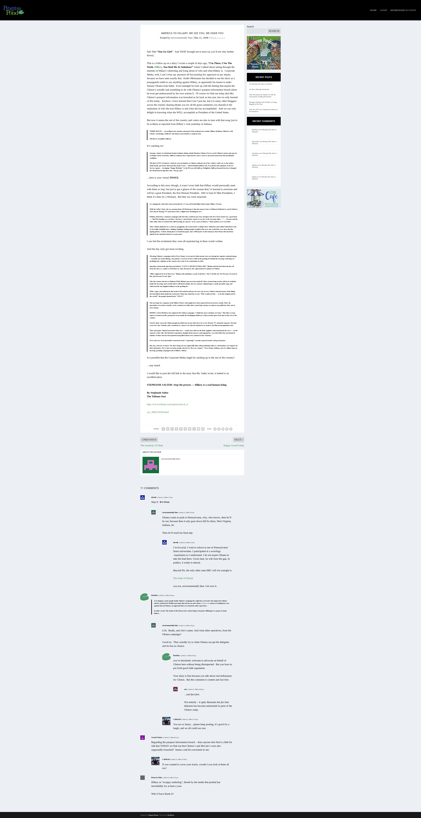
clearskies (255, 153)
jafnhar (254, 165)
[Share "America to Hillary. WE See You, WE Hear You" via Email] (198, 429)
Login (383, 10)
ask (185, 689)
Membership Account (403, 10)
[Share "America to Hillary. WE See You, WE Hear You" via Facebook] (163, 429)
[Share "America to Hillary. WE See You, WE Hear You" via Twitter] (168, 429)
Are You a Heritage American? (259, 89)
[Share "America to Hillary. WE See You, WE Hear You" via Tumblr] (176, 429)
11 (211, 37)
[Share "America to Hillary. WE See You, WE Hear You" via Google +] (172, 429)
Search (250, 26)
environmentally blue (181, 37)
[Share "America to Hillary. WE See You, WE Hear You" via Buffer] (189, 429)
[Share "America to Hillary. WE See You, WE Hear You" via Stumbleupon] (194, 429)
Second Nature (156, 737)
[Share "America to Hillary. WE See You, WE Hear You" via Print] (203, 429)
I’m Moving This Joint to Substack (260, 84)
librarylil (255, 141)
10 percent (206, 603)
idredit (153, 497)
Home (373, 10)
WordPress (170, 815)
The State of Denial (183, 578)
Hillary (158, 67)
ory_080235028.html (158, 412)
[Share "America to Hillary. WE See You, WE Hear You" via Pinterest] (181, 429)
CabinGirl (177, 719)
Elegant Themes (153, 815)
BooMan (154, 595)
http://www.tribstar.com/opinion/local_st (167, 404)
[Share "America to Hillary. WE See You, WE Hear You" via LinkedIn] (185, 429)
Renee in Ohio (156, 777)
